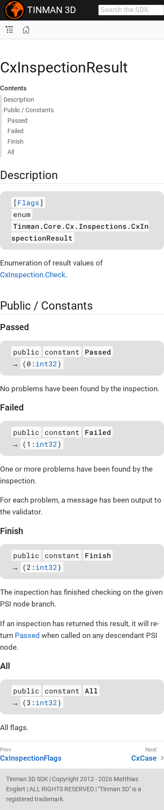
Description (18, 99)
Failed (15, 131)
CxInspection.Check (33, 274)
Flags (28, 202)
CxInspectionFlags (31, 758)
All (10, 151)
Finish (15, 141)
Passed (17, 120)
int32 (46, 363)
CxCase (144, 758)
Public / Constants (28, 110)
